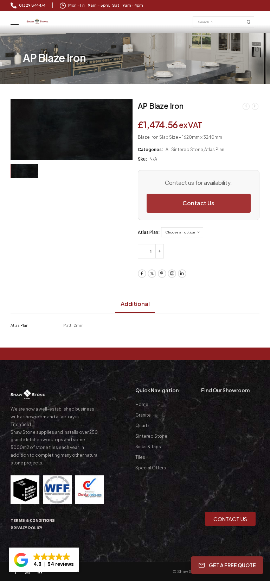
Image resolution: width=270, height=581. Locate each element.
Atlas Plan (214, 149)
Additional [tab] (135, 303)
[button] (44, 560)
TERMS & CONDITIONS (33, 520)
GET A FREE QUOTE (232, 565)
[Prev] (246, 106)
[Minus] (142, 251)
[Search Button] (248, 22)
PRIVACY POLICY (26, 528)
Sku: (142, 159)
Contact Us (198, 203)
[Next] (255, 106)
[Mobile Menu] (15, 22)
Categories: (150, 149)
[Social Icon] (142, 273)
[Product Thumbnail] (72, 129)
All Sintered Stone (184, 149)
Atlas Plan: (149, 232)
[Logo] (37, 21)
